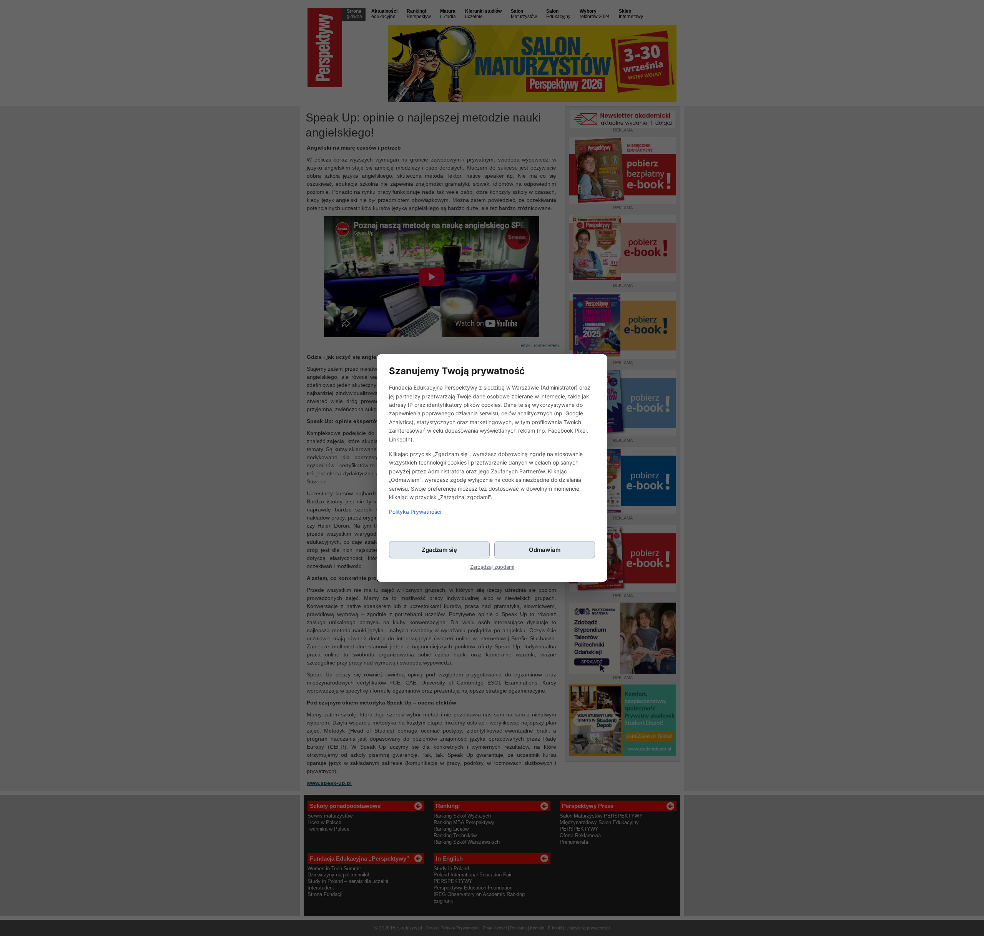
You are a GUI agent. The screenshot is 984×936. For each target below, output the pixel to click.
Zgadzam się (439, 549)
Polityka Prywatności (415, 511)
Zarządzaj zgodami (492, 567)
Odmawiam (544, 549)
